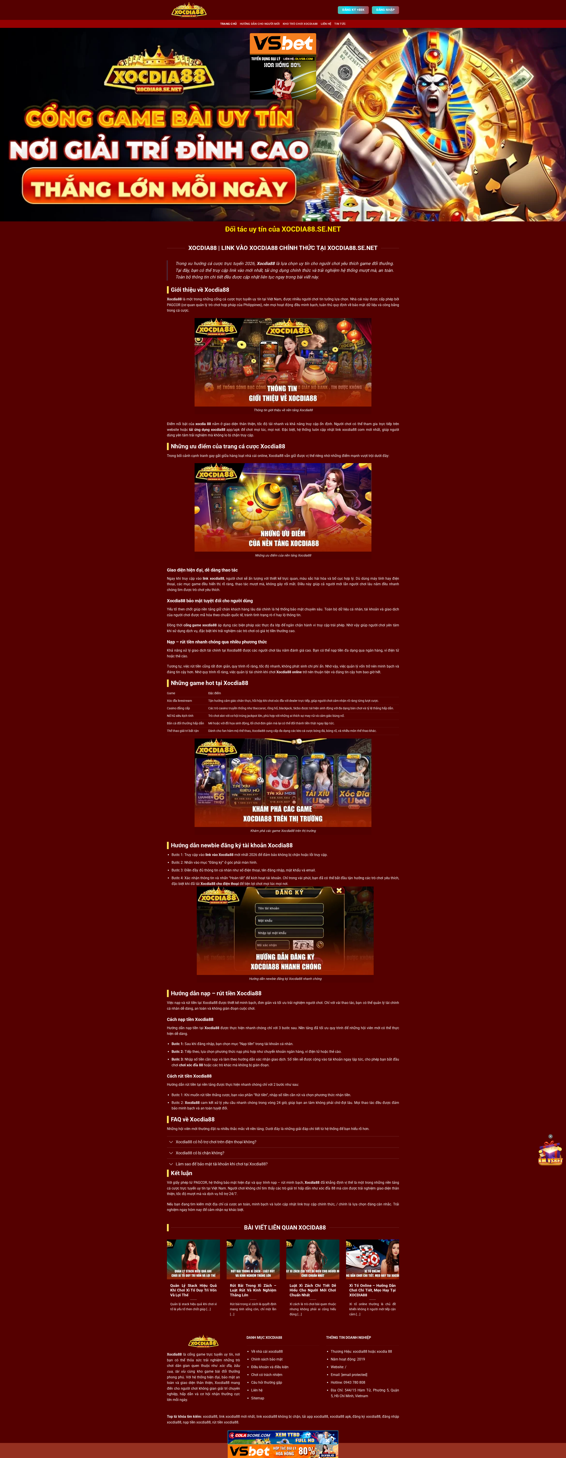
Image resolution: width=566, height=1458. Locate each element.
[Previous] (166, 1283)
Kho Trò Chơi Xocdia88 (300, 23)
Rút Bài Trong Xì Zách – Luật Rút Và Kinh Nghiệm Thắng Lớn (253, 1290)
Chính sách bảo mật (267, 1359)
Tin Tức (340, 23)
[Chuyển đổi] (171, 1142)
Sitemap (257, 1398)
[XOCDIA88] (189, 10)
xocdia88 (360, 1351)
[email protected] (354, 1375)
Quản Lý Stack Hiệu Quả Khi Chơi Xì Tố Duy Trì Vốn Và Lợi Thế (193, 1290)
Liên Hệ (326, 23)
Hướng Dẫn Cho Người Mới (260, 23)
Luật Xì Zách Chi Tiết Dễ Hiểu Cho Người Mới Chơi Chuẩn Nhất (313, 1290)
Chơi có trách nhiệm (266, 1375)
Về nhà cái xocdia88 (267, 1351)
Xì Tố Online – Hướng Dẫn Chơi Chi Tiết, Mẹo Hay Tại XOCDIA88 (372, 1290)
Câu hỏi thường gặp (266, 1382)
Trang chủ (228, 23)
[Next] (400, 1283)
